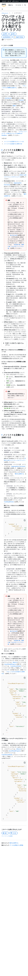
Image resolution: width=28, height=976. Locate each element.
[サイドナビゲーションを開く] (2, 9)
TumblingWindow (9, 502)
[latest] (21, 100)
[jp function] (13, 235)
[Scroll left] (7, 5)
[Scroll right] (22, 5)
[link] (18, 13)
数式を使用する (19, 474)
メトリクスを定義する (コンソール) (14, 141)
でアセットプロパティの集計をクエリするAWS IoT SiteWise (14, 133)
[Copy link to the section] (2, 150)
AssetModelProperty (10, 664)
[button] (7, 45)
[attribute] (8, 98)
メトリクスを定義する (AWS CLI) (13, 144)
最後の (14, 105)
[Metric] (15, 662)
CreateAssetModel (15, 666)
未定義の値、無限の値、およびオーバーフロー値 (16, 246)
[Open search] (25, 5)
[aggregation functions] (18, 466)
